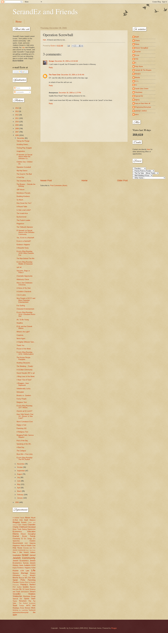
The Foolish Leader (23, 220)
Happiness (16, 545)
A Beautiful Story (23, 248)
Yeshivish (32, 610)
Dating (24, 529)
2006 (17, 135)
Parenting (31, 580)
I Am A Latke (21, 295)
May (19, 484)
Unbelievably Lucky (24, 388)
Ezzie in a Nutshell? (24, 241)
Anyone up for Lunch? (24, 411)
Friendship (16, 539)
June (19, 481)
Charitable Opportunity (24, 276)
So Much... (20, 200)
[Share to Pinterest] (82, 46)
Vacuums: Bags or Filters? (23, 271)
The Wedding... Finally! (25, 366)
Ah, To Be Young (23, 320)
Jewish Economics (21, 561)
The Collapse (21, 451)
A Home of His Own (24, 288)
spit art (19, 267)
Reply (51, 67)
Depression (31, 529)
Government (18, 543)
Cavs (19, 525)
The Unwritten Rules (24, 181)
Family (32, 536)
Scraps (51, 61)
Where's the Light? (23, 332)
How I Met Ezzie (30, 550)
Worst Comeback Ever (25, 422)
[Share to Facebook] (80, 46)
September (21, 471)
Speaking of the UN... (24, 444)
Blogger (114, 628)
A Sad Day (20, 177)
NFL (26, 578)
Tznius (21, 605)
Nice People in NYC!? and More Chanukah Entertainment (26, 300)
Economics (17, 531)
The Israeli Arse (22, 213)
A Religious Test (22, 432)
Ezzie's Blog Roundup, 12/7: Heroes (25, 406)
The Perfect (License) (27, 603)
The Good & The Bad (24, 174)
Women (27, 608)
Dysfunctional (21, 217)
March (19, 491)
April (19, 488)
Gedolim (32, 541)
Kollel (33, 568)
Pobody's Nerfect (27, 584)
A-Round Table (22, 207)
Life (33, 570)
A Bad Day (20, 447)
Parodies (16, 582)
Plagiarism (20, 224)
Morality (25, 575)
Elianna (16, 534)
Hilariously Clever (23, 279)
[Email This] (73, 46)
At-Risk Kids (18, 520)
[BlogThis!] (75, 46)
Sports (26, 598)
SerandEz (17, 594)
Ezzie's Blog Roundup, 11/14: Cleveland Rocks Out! (26, 314)
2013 (17, 111)
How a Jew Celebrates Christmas (24, 284)
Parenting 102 (21, 428)
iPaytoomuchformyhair (143, 107)
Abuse (27, 517)
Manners (16, 573)
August (20, 474)
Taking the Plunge (23, 141)
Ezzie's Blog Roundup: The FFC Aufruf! (25, 458)
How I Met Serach (21, 552)
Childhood (23, 527)
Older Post (122, 180)
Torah (15, 605)
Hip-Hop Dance (22, 171)
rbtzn (137, 114)
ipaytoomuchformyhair (20, 612)
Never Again (21, 338)
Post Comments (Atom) (58, 185)
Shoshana (26, 596)
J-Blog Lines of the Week (26, 376)
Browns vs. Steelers (24, 395)
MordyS (32, 575)
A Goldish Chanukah (24, 291)
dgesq (137, 100)
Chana (24, 525)
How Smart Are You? (24, 203)
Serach (32, 591)
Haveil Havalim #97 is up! (26, 373)
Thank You (20, 345)
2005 (17, 502)
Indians (32, 552)
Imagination (21, 151)
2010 (17, 122)
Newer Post (46, 180)
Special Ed (139, 96)
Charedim (31, 525)
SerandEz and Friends (45, 11)
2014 (17, 108)
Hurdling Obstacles (23, 363)
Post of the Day (22, 441)
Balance (32, 520)
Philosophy (16, 584)
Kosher (15, 571)
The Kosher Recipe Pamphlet (23, 358)
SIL (20, 589)
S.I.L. (137, 81)
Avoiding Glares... (23, 144)
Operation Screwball (24, 167)
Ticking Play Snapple (24, 148)
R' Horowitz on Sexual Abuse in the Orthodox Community (25, 232)
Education (31, 531)
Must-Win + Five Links (25, 454)
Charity (15, 527)
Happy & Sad (21, 425)
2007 (17, 132)
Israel (25, 554)
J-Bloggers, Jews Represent (23, 384)
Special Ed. (17, 599)
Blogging (16, 522)
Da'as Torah (17, 529)
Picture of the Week (24, 349)
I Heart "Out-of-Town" (24, 380)
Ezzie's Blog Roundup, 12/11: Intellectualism (25, 353)
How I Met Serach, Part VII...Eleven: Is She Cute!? (25, 416)
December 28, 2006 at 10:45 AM (72, 75)
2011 (17, 118)
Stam (33, 598)
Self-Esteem (25, 591)
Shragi (33, 596)
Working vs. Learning (20, 610)
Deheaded (20, 392)
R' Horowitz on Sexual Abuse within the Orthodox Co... (24, 156)
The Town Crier (54, 75)
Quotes (26, 587)
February (20, 495)
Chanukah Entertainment (25, 309)
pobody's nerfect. (141, 111)
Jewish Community (24, 557)
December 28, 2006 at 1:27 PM (70, 93)
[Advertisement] (84, 160)
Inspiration (17, 555)
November (21, 464)
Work (33, 608)
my (23, 47)
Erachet (16, 536)
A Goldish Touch (18, 517)
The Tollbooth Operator (25, 227)
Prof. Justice (17, 587)
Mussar (21, 578)
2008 (17, 128)
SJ (23, 589)
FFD (136, 59)
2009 (17, 125)
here (148, 149)
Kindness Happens (23, 244)
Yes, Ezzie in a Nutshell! (25, 238)
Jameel (32, 555)
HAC (26, 543)
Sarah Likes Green (141, 89)
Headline (20, 323)
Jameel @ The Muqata (143, 70)
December (21, 138)
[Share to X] (77, 46)
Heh (44, 40)
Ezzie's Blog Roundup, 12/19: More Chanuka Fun (25, 253)
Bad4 (26, 520)
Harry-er (23, 545)
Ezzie (24, 536)
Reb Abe (16, 589)
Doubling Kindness (23, 196)
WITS (28, 605)
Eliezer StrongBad (28, 534)
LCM (22, 571)
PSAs (23, 580)
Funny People (21, 399)
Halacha (32, 543)
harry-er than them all (142, 103)
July (19, 477)
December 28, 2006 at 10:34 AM (66, 61)
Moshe (15, 578)
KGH (33, 565)
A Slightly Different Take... (26, 342)
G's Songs (28, 539)
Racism (32, 587)
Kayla (15, 568)
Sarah (27, 589)
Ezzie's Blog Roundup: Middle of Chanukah (25, 263)
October (20, 467)
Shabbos (31, 594)
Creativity (20, 335)
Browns (24, 522)
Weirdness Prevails (23, 193)
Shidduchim (17, 596)
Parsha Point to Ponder (27, 582)
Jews (21, 565)
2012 (17, 115)
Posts (17, 88)
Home (19, 21)
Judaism (27, 565)
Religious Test (22, 402)
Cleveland (31, 527)
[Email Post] (68, 46)
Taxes (15, 601)
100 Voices (20, 189)
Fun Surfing (21, 306)
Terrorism (23, 601)
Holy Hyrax (17, 548)
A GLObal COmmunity (24, 370)
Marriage (24, 573)
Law (27, 571)
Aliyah (33, 518)
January (20, 498)
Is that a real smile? (24, 210)
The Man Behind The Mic (26, 258)
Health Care (31, 545)
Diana (137, 44)
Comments (19, 92)
